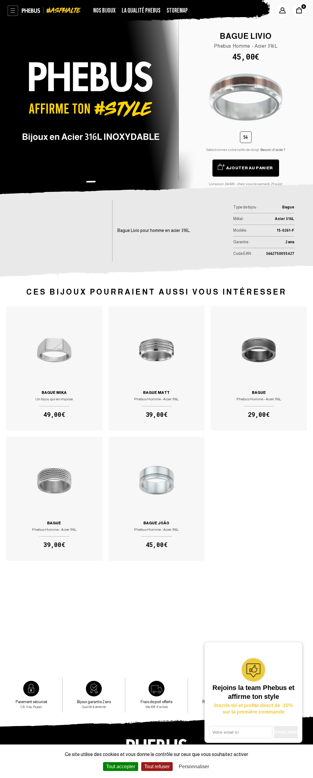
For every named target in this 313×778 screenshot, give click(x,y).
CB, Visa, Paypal (31, 704)
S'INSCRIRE (286, 732)
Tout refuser (157, 766)
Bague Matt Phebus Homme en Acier (156, 368)
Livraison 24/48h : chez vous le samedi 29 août (245, 184)
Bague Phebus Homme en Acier (259, 368)
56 (245, 137)
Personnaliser (194, 766)
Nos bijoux (104, 11)
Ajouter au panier (249, 168)
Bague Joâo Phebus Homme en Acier (156, 499)
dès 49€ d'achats (156, 704)
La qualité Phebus (141, 11)
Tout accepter (120, 766)
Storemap (177, 11)
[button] (90, 181)
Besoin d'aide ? (272, 150)
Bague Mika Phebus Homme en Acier (54, 368)
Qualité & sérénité (94, 704)
